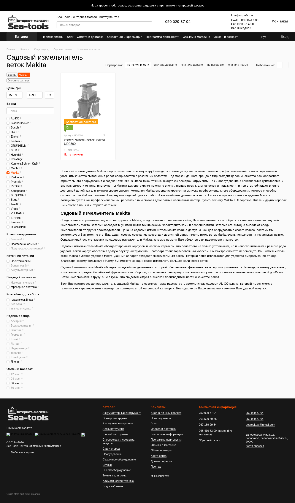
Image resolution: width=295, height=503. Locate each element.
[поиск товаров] (148, 24)
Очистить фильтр (18, 80)
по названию (215, 64)
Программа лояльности (162, 36)
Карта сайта (159, 455)
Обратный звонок (209, 440)
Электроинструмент (115, 418)
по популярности (138, 64)
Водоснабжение (113, 486)
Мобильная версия (22, 452)
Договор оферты (161, 461)
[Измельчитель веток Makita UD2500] (88, 103)
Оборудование (112, 454)
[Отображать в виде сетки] (280, 65)
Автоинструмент (113, 428)
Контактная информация (124, 36)
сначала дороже (192, 64)
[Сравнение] (206, 21)
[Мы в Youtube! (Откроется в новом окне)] (249, 36)
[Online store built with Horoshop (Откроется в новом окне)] (23, 498)
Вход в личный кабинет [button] (166, 412)
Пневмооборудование (117, 470)
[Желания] (218, 21)
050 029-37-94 (177, 22)
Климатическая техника (118, 480)
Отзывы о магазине (196, 36)
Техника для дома (114, 475)
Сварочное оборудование (119, 459)
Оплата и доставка (90, 36)
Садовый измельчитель (77, 267)
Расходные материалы (118, 423)
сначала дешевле (165, 64)
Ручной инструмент (115, 434)
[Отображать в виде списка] (285, 65)
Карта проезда (255, 445)
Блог (70, 36)
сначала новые (238, 64)
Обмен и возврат (226, 36)
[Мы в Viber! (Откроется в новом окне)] (254, 36)
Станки (107, 465)
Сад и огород (111, 448)
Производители (52, 36)
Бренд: (12, 74)
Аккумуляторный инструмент (122, 412)
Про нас (156, 466)
